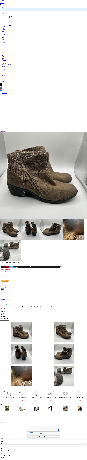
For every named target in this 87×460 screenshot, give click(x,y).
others (3, 35)
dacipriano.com (2, 0)
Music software (3, 30)
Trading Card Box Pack (5, 43)
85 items (35, 428)
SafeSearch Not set (2, 3)
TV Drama (10, 25)
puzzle (3, 39)
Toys (3, 37)
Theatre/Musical (4, 34)
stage (3, 27)
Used (9, 267)
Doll (3, 38)
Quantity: (2, 441)
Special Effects (4, 26)
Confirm (3, 443)
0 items (58, 430)
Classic (4, 32)
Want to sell (2, 21)
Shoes (6, 304)
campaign (2, 16)
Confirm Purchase (4, 292)
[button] (43, 6)
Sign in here (10, 16)
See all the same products (84, 417)
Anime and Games (5, 33)
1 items (58, 429)
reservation (10, 20)
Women (6, 303)
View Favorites (3, 299)
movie (9, 24)
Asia (3, 36)
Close (1, 299)
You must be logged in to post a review (4, 425)
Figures (4, 42)
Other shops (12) (4, 271)
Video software (10, 23)
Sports (3, 28)
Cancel (1, 292)
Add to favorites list (4, 282)
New (7, 266)
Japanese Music (4, 31)
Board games (4, 40)
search (1, 2)
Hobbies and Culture (5, 29)
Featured (2, 20)
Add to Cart (5, 280)
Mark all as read (2, 7)
